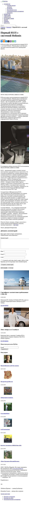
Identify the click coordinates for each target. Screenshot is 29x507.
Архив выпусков (5, 494)
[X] (8, 41)
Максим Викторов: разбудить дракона (10, 365)
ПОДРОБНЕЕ (4, 305)
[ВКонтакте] (2, 41)
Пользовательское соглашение (12, 499)
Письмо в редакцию (9, 496)
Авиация (8, 27)
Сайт (2, 257)
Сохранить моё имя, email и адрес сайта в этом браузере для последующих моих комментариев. (14, 261)
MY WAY (16, 225)
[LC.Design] (5, 481)
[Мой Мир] (6, 41)
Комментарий (4, 238)
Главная (3, 27)
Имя (2, 251)
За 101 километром (5, 429)
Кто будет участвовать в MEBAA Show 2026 (11, 445)
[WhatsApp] (13, 41)
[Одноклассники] (4, 41)
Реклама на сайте (8, 498)
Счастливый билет (5, 413)
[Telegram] (15, 41)
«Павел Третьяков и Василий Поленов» (10, 461)
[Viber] (11, 41)
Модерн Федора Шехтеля (7, 381)
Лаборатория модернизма (7, 397)
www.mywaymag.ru (18, 468)
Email (3, 254)
